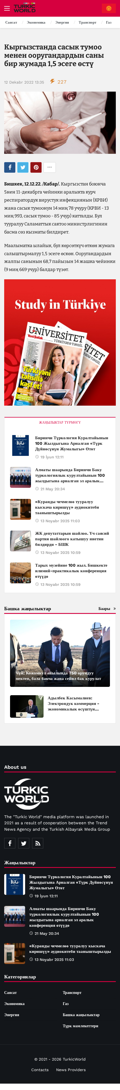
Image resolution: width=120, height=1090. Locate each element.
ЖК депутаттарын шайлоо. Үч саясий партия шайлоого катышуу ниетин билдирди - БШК (72, 539)
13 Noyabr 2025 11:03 (60, 521)
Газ (66, 1003)
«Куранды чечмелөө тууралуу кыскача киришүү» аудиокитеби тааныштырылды (67, 507)
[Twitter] (23, 843)
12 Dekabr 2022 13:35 (24, 82)
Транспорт (72, 992)
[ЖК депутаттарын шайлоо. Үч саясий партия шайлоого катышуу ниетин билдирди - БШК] (20, 541)
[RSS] (37, 843)
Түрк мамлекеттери (80, 1026)
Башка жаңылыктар (81, 1015)
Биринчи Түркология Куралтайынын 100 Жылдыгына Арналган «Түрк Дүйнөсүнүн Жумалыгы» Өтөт (71, 443)
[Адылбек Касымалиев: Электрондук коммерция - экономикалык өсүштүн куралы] (27, 706)
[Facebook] (9, 843)
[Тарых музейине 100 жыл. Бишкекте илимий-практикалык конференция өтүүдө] (20, 572)
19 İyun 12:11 (52, 457)
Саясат (10, 992)
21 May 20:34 (52, 489)
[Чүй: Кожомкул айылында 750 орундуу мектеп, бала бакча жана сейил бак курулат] (60, 653)
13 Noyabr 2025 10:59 (60, 552)
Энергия (11, 1015)
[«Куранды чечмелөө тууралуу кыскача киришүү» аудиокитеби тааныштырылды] (20, 509)
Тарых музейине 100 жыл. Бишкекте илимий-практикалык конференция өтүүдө (71, 571)
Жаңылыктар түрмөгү (60, 423)
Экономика (14, 1003)
